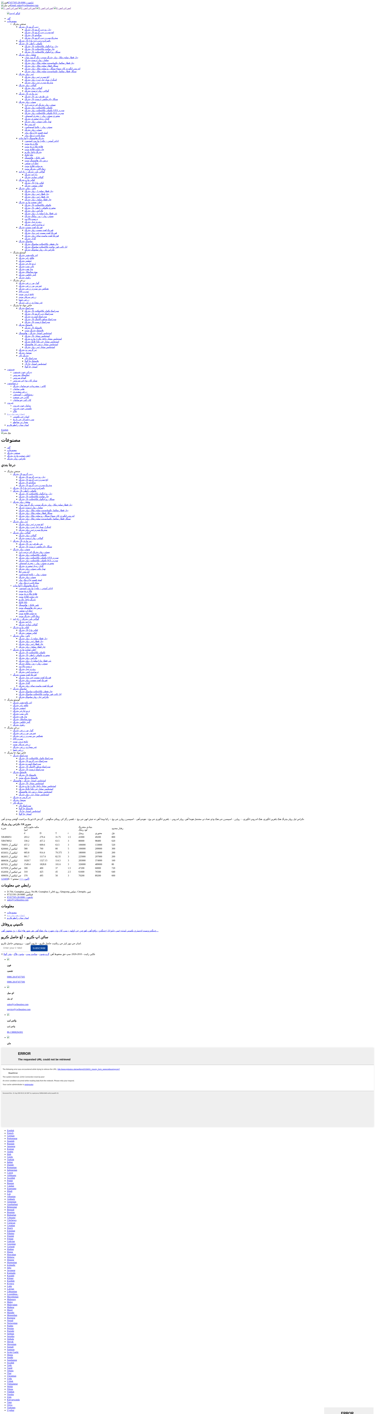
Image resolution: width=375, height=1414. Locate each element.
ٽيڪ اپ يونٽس (31, 163)
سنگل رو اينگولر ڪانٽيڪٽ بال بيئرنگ (42, 52)
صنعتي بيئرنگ (13, 453)
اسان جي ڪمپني (21, 416)
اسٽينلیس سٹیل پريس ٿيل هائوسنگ (41, 344)
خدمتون (11, 369)
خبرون (10, 403)
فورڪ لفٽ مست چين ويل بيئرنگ (41, 233)
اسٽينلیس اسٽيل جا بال (35, 364)
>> (20, 879)
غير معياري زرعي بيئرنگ (30, 302)
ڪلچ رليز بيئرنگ (26, 258)
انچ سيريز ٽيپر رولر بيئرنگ (37, 77)
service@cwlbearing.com (18, 1009)
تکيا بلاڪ (29, 155)
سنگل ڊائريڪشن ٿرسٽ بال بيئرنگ (41, 99)
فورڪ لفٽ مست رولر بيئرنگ (39, 230)
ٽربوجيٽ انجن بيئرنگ (34, 224)
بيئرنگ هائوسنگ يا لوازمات (31, 138)
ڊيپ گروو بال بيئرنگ (28, 27)
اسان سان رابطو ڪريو (18, 425)
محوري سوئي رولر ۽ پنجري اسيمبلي (42, 116)
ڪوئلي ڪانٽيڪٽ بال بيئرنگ (38, 205)
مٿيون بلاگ (19, 954)
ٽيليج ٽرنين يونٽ (26, 294)
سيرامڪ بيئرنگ (26, 308)
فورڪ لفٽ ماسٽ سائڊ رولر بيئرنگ (42, 235)
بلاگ (15, 411)
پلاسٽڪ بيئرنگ (26, 325)
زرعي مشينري (20, 391)
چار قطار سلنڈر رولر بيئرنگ (38, 199)
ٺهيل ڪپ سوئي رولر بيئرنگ (38, 121)
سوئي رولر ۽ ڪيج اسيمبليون (38, 127)
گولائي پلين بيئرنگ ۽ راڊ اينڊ (32, 171)
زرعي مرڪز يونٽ (27, 297)
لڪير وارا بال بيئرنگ (34, 183)
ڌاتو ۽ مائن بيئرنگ (27, 188)
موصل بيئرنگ (25, 352)
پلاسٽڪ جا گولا (32, 361)
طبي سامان (18, 389)
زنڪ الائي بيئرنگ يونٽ (35, 169)
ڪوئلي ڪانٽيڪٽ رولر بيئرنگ (38, 107)
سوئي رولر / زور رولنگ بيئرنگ (39, 216)
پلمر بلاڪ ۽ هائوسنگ (35, 157)
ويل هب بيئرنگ (26, 269)
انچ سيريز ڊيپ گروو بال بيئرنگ (39, 32)
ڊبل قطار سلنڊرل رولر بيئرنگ (39, 191)
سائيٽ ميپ (31, 954)
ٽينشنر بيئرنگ (25, 261)
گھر (9, 18)
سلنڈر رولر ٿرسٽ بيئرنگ (37, 60)
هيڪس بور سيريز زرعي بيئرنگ (33, 288)
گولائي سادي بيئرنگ (34, 177)
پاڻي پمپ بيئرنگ (26, 266)
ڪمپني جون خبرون (22, 408)
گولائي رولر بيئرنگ (27, 85)
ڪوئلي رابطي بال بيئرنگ (30, 43)
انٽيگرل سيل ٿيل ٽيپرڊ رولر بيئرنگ (41, 79)
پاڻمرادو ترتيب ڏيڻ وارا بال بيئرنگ (35, 40)
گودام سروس (19, 378)
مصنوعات (12, 21)
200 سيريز (24, 291)
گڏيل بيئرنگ (30, 238)
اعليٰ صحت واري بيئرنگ (30, 202)
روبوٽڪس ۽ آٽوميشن (23, 394)
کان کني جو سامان (22, 400)
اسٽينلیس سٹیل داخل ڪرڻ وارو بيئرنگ (43, 339)
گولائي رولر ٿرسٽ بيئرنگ (37, 91)
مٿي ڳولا (8, 954)
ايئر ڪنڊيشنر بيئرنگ (28, 255)
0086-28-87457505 (16, 977)
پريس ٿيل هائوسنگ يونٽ (36, 160)
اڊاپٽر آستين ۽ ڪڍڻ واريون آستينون (42, 141)
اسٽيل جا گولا (31, 366)
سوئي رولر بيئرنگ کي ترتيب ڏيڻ (40, 105)
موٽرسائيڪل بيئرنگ (28, 272)
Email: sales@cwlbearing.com (24, 5)
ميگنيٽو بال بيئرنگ (33, 35)
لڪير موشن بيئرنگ (34, 185)
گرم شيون (44, 954)
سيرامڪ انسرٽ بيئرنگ (36, 316)
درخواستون (12, 383)
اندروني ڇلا (30, 124)
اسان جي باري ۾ (16, 414)
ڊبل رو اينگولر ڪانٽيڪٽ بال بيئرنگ (41, 46)
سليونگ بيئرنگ (26, 241)
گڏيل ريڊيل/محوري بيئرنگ (37, 118)
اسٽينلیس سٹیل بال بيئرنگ (37, 336)
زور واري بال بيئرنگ (28, 93)
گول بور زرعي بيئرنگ (29, 283)
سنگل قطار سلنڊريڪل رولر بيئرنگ (41, 66)
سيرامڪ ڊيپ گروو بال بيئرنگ (39, 313)
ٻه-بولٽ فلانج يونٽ (34, 166)
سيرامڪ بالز (31, 358)
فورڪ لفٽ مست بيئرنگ (30, 227)
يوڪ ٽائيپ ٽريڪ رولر (35, 135)
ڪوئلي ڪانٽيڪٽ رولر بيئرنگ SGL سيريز (44, 113)
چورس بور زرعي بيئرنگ (30, 286)
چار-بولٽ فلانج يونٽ (34, 149)
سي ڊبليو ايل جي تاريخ (23, 419)
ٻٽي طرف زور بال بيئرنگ (36, 96)
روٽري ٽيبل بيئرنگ (33, 222)
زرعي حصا (24, 300)
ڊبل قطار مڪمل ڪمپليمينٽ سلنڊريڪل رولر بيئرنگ (49, 63)
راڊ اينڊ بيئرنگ (31, 174)
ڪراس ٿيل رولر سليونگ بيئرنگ (39, 249)
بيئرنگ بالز (24, 355)
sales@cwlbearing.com (17, 900)
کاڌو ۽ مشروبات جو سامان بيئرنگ (29, 386)
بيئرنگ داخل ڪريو (33, 152)
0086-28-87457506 (16, 982)
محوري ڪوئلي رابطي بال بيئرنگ (40, 208)
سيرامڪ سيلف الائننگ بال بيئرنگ (40, 319)
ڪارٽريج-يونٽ (31, 144)
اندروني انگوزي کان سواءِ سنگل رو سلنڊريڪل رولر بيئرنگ (52, 68)
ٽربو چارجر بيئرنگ (27, 263)
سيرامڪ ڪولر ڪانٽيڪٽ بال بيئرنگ (42, 311)
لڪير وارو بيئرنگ (27, 180)
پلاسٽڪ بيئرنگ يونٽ (34, 330)
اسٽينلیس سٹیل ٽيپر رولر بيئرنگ (40, 347)
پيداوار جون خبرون (22, 405)
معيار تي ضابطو (20, 422)
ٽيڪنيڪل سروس (21, 375)
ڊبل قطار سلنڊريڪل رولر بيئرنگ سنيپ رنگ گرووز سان (51, 57)
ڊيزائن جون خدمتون (22, 372)
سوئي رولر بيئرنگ (27, 102)
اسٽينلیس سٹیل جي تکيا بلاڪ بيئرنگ (42, 341)
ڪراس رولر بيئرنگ (34, 210)
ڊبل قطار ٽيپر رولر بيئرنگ (37, 194)
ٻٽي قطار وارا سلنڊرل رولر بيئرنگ (41, 213)
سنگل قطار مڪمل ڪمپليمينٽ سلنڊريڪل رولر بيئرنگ (50, 71)
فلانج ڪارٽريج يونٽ (34, 146)
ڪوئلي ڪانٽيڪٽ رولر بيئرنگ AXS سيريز (44, 110)
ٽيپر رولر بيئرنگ (26, 74)
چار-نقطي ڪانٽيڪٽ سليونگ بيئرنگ (41, 244)
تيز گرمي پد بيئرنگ (28, 350)
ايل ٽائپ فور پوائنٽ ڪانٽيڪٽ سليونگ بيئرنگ (46, 247)
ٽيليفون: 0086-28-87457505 (21, 2)
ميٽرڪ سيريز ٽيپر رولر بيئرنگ (39, 82)
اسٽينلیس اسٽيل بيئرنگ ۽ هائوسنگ (35, 333)
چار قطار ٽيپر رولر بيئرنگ (37, 196)
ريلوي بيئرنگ (25, 277)
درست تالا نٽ (31, 219)
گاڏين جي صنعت (21, 397)
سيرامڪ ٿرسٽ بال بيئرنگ (37, 322)
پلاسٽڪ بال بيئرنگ (33, 327)
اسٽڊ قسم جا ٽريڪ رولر (36, 132)
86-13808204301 (15, 1032)
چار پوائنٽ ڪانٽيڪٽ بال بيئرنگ (40, 49)
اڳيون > (25, 879)
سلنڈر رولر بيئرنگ (27, 54)
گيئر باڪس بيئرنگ (27, 274)
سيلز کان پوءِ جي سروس (25, 380)
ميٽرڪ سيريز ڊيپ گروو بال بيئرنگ (41, 38)
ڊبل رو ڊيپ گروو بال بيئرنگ (38, 29)
